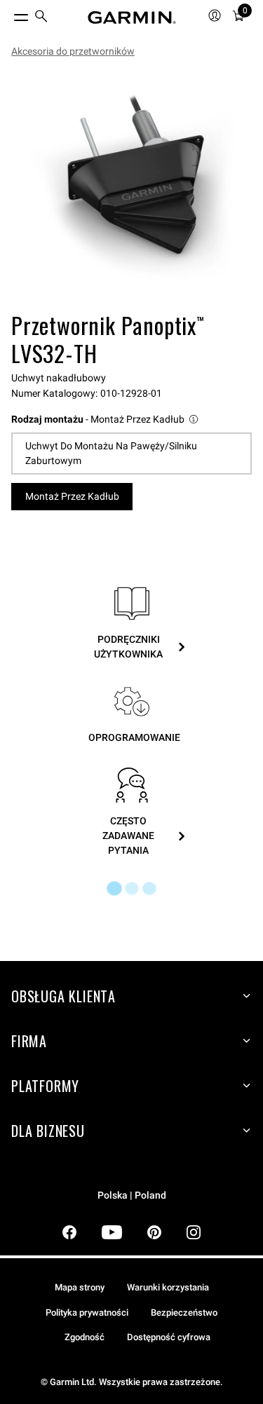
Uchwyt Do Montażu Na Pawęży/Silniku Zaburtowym (111, 453)
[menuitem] (41, 18)
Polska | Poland (131, 1195)
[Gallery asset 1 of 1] (131, 187)
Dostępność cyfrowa (168, 1337)
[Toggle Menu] (8, 14)
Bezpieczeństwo (184, 1312)
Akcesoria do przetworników (73, 51)
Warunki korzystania (168, 1287)
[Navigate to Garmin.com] (131, 17)
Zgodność (84, 1337)
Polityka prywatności (87, 1312)
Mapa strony (79, 1287)
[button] (105, 419)
